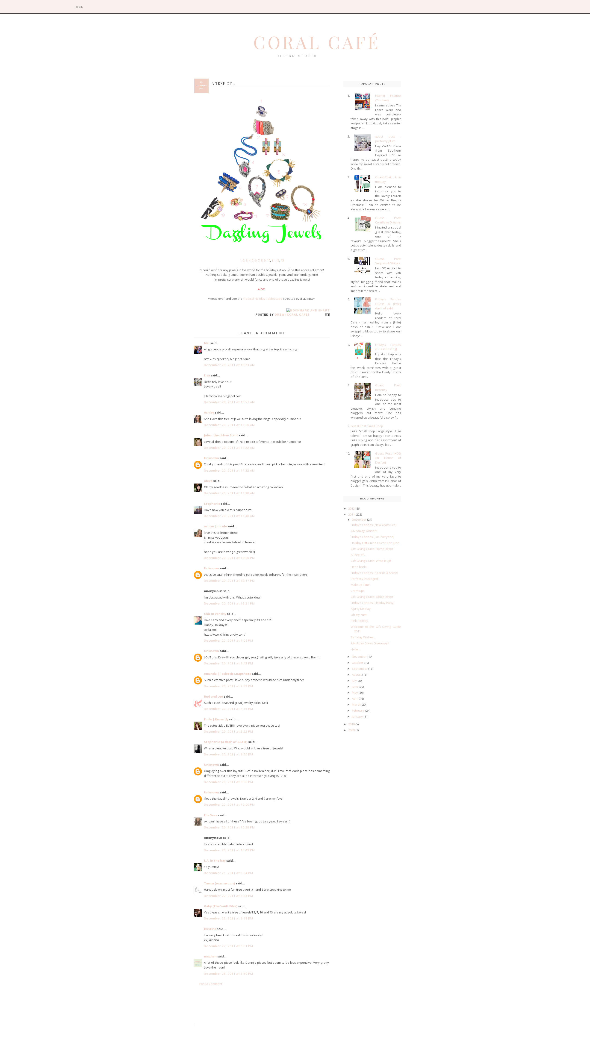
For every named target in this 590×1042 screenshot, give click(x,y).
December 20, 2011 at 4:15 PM (228, 709)
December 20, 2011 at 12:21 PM (229, 603)
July (354, 680)
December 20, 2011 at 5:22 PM (228, 731)
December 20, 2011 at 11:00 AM (229, 425)
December (359, 519)
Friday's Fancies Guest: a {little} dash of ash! (388, 303)
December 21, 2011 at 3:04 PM (228, 873)
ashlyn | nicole (215, 526)
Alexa (208, 481)
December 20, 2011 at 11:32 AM (229, 470)
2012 (351, 508)
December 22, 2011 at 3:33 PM (228, 896)
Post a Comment (210, 984)
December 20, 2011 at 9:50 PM (228, 754)
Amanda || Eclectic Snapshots (227, 674)
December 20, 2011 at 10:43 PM (229, 850)
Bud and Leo (213, 696)
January (357, 716)
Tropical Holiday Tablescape (262, 298)
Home (78, 6)
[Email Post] (327, 314)
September (360, 668)
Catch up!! (357, 591)
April (355, 698)
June (355, 686)
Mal (206, 343)
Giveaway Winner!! (364, 531)
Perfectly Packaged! (364, 579)
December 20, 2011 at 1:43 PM (228, 663)
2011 (351, 514)
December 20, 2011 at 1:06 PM (228, 640)
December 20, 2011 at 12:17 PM (229, 580)
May (355, 692)
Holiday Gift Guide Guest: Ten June (375, 543)
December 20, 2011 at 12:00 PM (229, 558)
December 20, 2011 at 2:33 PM (228, 686)
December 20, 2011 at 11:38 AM (229, 493)
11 (273, 260)
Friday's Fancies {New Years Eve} (374, 525)
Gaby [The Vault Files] (220, 906)
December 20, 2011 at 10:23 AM (229, 365)
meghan (210, 956)
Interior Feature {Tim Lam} (388, 98)
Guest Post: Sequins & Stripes (388, 261)
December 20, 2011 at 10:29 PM (229, 827)
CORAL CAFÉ (317, 41)
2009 (351, 730)
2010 (351, 724)
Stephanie (212, 504)
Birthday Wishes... (363, 637)
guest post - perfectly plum (388, 138)
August (357, 674)
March (356, 704)
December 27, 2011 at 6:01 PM (228, 946)
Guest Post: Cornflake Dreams (388, 220)
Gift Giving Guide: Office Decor (372, 597)
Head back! (358, 567)
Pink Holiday (359, 621)
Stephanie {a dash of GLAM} (226, 742)
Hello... (355, 649)
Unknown (211, 458)
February (358, 710)
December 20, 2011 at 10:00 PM (229, 804)
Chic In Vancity (215, 614)
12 (277, 260)
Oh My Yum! (359, 615)
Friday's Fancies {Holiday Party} (373, 603)
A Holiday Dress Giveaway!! (370, 643)
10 (268, 260)
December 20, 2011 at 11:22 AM (229, 448)
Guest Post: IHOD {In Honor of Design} (388, 457)
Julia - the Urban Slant (221, 435)
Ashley (209, 412)
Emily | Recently (216, 719)
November (359, 657)
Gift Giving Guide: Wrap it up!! (371, 561)
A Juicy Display (361, 609)
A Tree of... (358, 555)
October (357, 662)
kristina (210, 929)
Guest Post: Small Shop (367, 426)
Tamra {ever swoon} (219, 883)
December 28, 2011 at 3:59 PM (228, 974)
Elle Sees (210, 815)
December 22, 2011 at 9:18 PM (228, 918)
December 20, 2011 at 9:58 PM (228, 782)
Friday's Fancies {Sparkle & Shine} (374, 573)
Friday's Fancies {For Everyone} (372, 537)
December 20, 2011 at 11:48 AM (229, 516)
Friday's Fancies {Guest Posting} (388, 347)
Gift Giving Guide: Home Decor (372, 549)
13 (282, 260)
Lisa (207, 375)
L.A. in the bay (215, 860)
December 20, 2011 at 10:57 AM (229, 402)
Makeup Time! (360, 585)
